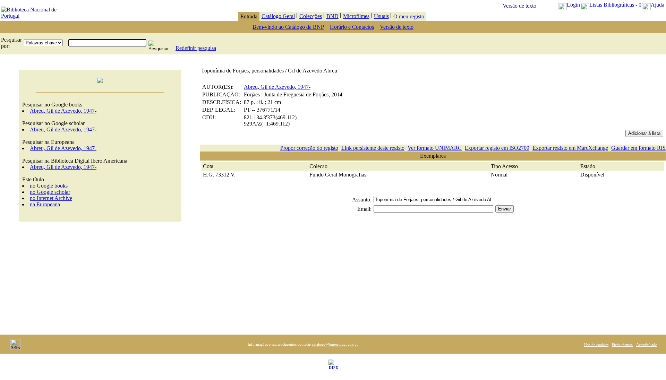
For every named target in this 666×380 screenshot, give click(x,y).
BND (332, 16)
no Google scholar (50, 192)
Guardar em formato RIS (638, 148)
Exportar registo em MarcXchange (570, 148)
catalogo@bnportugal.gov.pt (335, 344)
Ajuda (657, 5)
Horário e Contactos (352, 27)
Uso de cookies (596, 345)
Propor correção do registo (309, 148)
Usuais (381, 16)
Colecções (310, 16)
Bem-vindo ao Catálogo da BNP (288, 27)
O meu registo (408, 16)
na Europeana (45, 204)
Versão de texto (519, 6)
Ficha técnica (622, 345)
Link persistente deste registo (372, 148)
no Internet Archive (51, 198)
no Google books (49, 186)
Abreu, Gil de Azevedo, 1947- (63, 111)
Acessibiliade (646, 345)
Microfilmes (356, 16)
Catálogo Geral (278, 16)
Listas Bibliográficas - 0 (615, 5)
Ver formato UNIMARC (435, 148)
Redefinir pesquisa (196, 48)
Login (573, 5)
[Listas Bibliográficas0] (585, 5)
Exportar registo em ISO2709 (497, 148)
